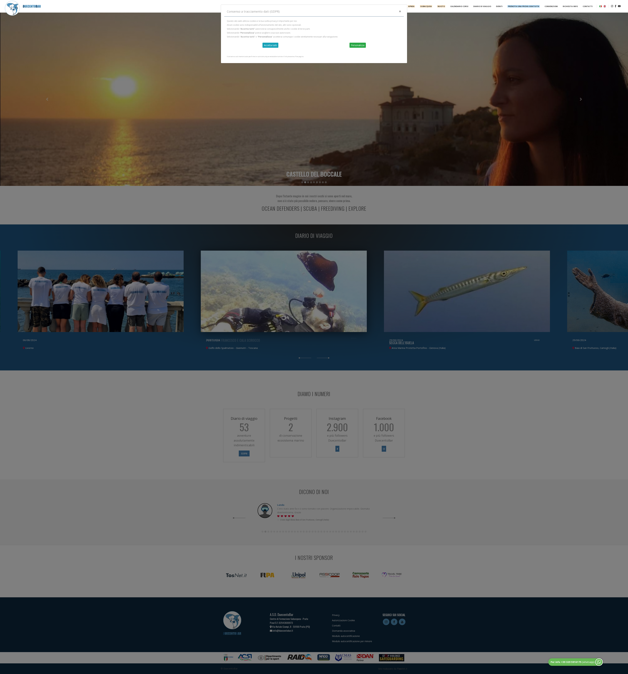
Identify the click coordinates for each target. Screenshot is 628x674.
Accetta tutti (270, 45)
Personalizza (357, 45)
